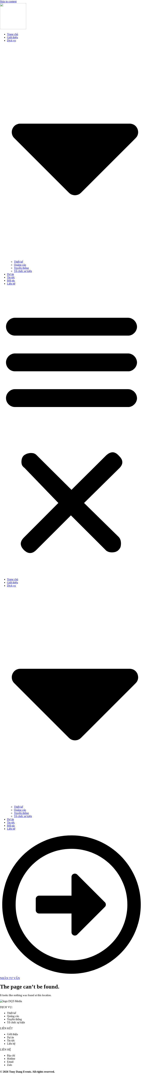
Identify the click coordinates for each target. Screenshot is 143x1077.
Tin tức (11, 277)
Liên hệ (11, 283)
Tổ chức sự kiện (23, 271)
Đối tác (11, 280)
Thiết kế (18, 261)
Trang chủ (12, 34)
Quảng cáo (20, 264)
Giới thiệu (12, 37)
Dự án (10, 274)
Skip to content (8, 1)
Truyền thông (21, 267)
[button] (71, 431)
